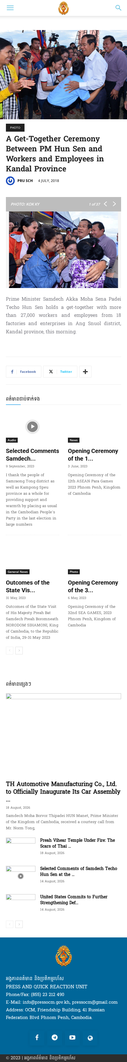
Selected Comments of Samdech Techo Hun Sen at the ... (78, 871)
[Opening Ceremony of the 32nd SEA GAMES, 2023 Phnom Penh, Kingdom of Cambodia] (94, 558)
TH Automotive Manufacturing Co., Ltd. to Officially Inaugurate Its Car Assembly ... (63, 792)
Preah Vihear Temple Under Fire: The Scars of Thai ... (77, 843)
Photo (15, 127)
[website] (90, 1038)
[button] (10, 8)
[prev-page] (9, 650)
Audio (12, 440)
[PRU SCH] (11, 180)
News (74, 440)
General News (18, 572)
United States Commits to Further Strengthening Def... (74, 899)
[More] (85, 372)
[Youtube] (72, 1038)
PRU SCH (25, 180)
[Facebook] (37, 1038)
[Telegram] (54, 1038)
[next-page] (19, 650)
